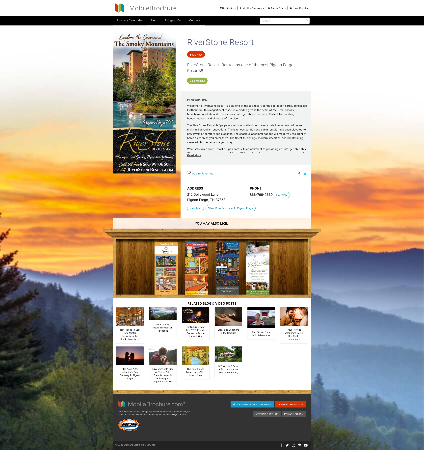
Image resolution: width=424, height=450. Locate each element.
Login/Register (300, 8)
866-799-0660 (262, 195)
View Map (195, 208)
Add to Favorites (202, 173)
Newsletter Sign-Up (290, 404)
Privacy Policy (293, 414)
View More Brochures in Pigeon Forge (230, 208)
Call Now (281, 195)
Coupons (195, 20)
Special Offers (278, 8)
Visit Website (197, 81)
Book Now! (196, 54)
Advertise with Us (266, 414)
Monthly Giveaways (253, 8)
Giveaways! (254, 404)
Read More (194, 155)
